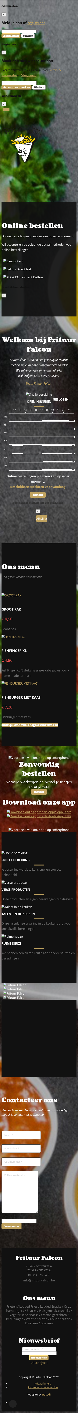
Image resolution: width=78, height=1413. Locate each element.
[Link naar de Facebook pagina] (13, 1404)
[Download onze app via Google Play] (39, 812)
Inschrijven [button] (39, 1357)
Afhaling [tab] (41, 518)
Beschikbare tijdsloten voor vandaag (38, 487)
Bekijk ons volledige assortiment (30, 725)
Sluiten (28, 36)
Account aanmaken (16, 87)
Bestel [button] (38, 495)
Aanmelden (11, 36)
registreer (36, 22)
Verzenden (11, 1226)
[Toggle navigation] (6, 109)
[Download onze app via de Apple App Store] (39, 816)
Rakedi (46, 1394)
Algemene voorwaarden (43, 1387)
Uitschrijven (39, 1363)
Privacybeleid (28, 75)
